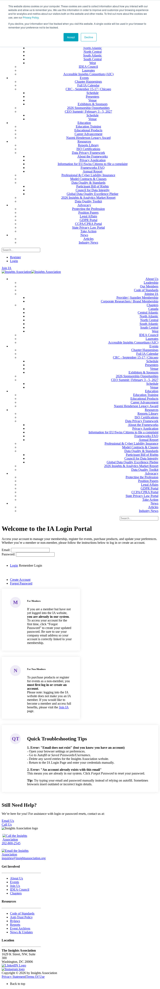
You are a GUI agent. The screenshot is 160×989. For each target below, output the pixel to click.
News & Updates (21, 932)
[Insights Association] (16, 272)
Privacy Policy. (31, 17)
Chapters (16, 893)
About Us (16, 878)
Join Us (15, 886)
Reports (15, 924)
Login (14, 261)
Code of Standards (22, 913)
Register (15, 257)
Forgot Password (21, 583)
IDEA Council (19, 889)
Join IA (6, 268)
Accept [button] (71, 37)
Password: (9, 554)
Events (14, 882)
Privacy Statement (13, 976)
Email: (6, 550)
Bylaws (15, 921)
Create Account (20, 579)
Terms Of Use (35, 976)
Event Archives (20, 928)
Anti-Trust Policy (21, 917)
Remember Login (30, 565)
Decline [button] (88, 37)
